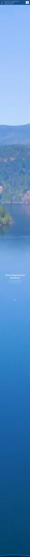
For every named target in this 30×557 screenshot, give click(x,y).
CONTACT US (15, 281)
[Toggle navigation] (27, 2)
